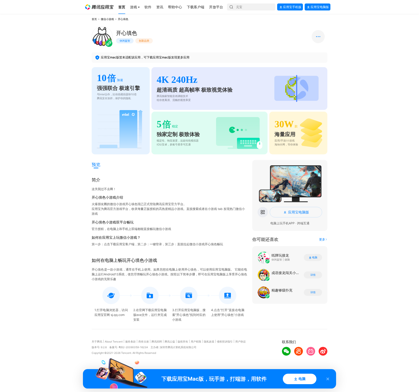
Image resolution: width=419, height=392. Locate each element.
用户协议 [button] (240, 341)
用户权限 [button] (196, 341)
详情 (313, 274)
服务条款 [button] (130, 341)
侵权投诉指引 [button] (225, 341)
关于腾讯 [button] (97, 341)
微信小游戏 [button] (107, 19)
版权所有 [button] (183, 341)
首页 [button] (94, 19)
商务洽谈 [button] (143, 341)
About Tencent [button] (114, 341)
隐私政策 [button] (209, 341)
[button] (99, 7)
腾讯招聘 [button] (156, 341)
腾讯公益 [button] (170, 341)
